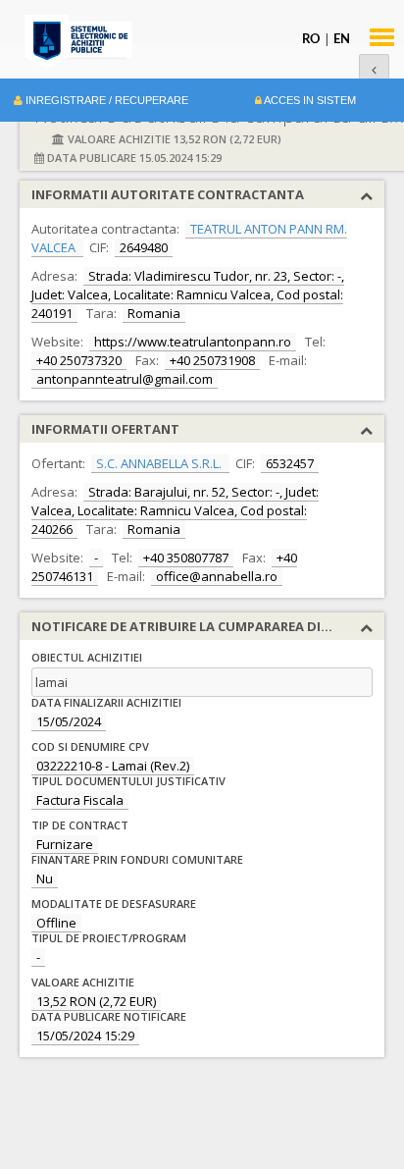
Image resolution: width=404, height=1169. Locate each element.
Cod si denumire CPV (90, 746)
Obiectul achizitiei (86, 657)
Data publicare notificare (108, 1016)
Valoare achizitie (82, 982)
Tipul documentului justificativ (128, 780)
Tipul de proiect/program (108, 937)
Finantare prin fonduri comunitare (137, 859)
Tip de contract (79, 825)
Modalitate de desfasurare (113, 903)
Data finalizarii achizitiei (106, 702)
